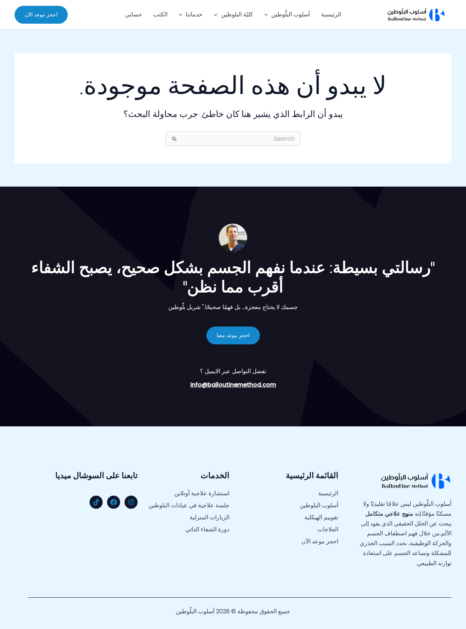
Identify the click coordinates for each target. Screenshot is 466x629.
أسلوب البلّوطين (290, 14)
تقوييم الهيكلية (321, 517)
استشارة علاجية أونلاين (201, 493)
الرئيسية (331, 14)
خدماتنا (194, 14)
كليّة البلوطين (237, 14)
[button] (268, 14)
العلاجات (327, 529)
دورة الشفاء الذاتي (207, 529)
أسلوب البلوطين (319, 505)
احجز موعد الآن (319, 541)
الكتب (160, 14)
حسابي (133, 14)
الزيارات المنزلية (209, 517)
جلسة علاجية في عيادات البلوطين (189, 505)
